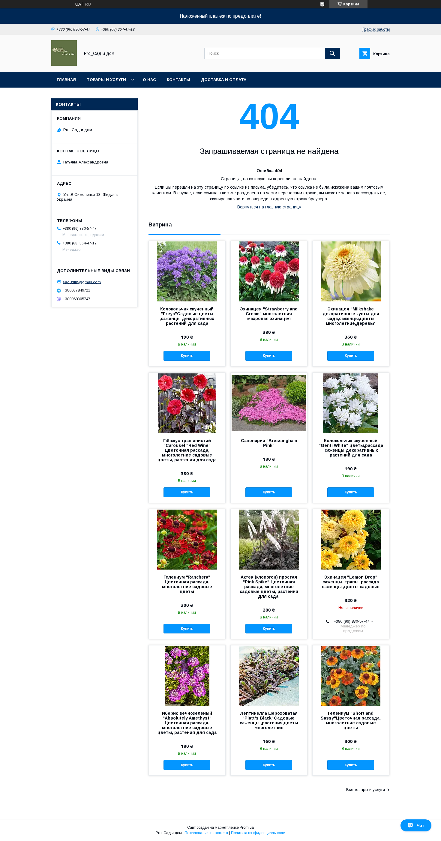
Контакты (178, 79)
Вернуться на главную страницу (269, 207)
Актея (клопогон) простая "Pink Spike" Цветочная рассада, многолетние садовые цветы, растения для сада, (269, 587)
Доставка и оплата (223, 79)
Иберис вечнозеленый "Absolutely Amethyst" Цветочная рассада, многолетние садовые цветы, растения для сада (187, 723)
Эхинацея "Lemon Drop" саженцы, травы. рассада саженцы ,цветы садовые (351, 582)
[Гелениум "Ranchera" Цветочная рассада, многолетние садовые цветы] (187, 539)
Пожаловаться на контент (206, 833)
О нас (149, 79)
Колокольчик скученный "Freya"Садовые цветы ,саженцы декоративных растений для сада (187, 316)
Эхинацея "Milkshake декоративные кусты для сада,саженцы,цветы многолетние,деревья (350, 316)
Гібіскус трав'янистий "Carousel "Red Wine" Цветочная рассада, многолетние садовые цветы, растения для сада (187, 450)
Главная (66, 79)
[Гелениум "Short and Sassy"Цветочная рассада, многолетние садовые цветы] (351, 675)
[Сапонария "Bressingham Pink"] (269, 403)
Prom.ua (247, 827)
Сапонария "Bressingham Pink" (269, 443)
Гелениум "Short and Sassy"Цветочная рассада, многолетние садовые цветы (351, 720)
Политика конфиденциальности (258, 833)
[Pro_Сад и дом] (64, 64)
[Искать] (332, 53)
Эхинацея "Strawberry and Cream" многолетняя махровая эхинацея (269, 314)
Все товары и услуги (365, 789)
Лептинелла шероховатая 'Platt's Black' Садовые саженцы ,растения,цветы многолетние (269, 720)
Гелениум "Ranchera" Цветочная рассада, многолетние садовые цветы (187, 584)
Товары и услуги (106, 79)
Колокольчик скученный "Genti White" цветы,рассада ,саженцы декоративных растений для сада (351, 447)
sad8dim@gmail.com (82, 282)
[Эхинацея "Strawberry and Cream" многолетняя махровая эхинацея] (269, 271)
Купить (187, 356)
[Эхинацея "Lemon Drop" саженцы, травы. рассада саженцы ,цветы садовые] (351, 539)
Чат (420, 825)
